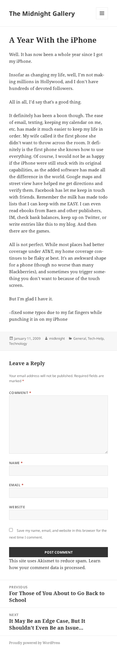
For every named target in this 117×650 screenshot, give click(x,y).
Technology (18, 343)
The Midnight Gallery (42, 13)
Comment (20, 392)
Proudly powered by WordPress (34, 642)
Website (17, 507)
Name (16, 462)
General (79, 338)
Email (16, 485)
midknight (57, 338)
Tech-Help (96, 338)
